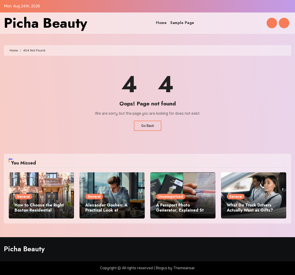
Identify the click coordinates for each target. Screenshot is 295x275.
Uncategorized (170, 196)
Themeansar (184, 268)
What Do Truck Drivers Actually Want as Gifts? (250, 207)
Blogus (161, 268)
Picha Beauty (45, 23)
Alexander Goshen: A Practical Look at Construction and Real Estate (107, 212)
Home (161, 22)
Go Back (147, 126)
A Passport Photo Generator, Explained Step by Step (182, 210)
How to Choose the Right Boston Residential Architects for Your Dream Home (40, 212)
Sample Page (182, 22)
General (23, 196)
